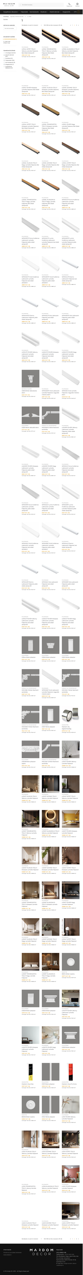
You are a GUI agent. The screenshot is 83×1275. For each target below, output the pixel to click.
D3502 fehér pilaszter (48, 657)
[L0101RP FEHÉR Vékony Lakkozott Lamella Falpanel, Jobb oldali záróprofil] (71, 415)
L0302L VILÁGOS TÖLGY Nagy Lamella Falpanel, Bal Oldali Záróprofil (30, 165)
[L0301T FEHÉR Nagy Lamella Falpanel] (71, 890)
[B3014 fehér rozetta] (71, 962)
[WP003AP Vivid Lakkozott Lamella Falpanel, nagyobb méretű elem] (50, 678)
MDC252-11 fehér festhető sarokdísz (70, 691)
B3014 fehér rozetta (68, 974)
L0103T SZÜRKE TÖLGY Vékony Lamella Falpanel (50, 797)
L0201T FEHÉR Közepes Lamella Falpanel (69, 832)
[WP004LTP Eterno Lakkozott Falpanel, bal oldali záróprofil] (71, 264)
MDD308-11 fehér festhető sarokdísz (30, 728)
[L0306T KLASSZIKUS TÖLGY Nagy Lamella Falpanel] (50, 962)
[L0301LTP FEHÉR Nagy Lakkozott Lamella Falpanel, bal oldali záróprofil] (71, 340)
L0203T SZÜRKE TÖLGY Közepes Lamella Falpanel (50, 869)
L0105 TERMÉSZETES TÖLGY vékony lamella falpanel (29, 1188)
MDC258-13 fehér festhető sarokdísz (30, 691)
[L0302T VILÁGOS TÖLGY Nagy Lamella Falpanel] (30, 927)
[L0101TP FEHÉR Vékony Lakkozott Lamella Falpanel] (71, 998)
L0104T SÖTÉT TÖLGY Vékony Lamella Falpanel (70, 797)
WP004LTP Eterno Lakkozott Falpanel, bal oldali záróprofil (69, 279)
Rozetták (64, 972)
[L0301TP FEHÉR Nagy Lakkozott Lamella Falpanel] (50, 1035)
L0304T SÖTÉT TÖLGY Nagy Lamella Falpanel (69, 940)
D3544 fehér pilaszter (29, 657)
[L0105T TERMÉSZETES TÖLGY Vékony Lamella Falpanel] (30, 819)
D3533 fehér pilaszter (68, 1047)
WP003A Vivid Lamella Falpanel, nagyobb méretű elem (70, 392)
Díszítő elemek (9, 55)
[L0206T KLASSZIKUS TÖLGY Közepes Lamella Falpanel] (50, 890)
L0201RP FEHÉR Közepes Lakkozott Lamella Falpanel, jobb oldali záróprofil (30, 469)
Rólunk (77, 6)
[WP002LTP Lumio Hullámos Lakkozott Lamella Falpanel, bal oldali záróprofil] (50, 226)
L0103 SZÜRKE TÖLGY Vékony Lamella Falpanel (50, 1152)
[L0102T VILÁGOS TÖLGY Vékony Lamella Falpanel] (30, 784)
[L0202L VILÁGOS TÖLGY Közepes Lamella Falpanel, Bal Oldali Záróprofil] (50, 75)
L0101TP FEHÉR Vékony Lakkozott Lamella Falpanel (69, 1012)
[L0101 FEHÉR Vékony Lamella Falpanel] (71, 1104)
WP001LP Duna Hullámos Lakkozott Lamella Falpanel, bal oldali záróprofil (70, 469)
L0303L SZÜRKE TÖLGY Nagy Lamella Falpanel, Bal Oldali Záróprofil (50, 165)
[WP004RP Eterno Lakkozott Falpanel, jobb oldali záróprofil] (30, 570)
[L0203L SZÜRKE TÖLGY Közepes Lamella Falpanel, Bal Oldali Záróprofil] (71, 75)
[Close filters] (16, 19)
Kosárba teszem (30, 60)
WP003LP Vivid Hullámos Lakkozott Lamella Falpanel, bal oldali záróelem (30, 546)
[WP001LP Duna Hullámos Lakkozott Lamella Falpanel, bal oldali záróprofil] (71, 454)
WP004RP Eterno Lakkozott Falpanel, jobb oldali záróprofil (30, 584)
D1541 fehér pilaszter (48, 1117)
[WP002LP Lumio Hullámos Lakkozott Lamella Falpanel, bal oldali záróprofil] (50, 492)
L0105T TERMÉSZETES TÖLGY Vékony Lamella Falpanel (29, 833)
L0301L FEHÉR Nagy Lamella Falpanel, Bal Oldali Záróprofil (70, 126)
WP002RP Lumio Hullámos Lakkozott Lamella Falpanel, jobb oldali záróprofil (69, 507)
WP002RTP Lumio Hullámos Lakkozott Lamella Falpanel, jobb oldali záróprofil (69, 241)
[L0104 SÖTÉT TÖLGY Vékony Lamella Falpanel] (71, 1139)
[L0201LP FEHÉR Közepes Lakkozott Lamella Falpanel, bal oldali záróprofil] (50, 606)
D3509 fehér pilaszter (28, 1010)
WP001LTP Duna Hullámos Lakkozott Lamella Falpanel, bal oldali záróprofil (70, 202)
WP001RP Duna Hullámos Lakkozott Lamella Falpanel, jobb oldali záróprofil (30, 507)
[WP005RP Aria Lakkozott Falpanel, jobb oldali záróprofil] (71, 570)
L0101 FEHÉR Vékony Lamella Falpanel (68, 1118)
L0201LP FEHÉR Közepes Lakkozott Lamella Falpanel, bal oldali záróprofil (50, 621)
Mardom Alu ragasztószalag (66, 728)
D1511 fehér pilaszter (48, 1084)
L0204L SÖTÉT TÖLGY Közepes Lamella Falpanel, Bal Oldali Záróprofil (30, 126)
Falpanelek (25, 47)
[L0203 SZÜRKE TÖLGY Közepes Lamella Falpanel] (50, 1211)
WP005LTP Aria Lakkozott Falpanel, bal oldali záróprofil (50, 317)
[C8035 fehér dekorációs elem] (30, 378)
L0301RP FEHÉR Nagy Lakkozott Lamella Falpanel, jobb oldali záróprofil (49, 469)
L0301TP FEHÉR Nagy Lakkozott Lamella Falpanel (49, 1049)
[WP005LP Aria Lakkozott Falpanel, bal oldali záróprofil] (50, 570)
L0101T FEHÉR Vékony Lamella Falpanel (69, 762)
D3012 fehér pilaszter (68, 657)
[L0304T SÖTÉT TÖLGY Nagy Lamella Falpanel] (71, 927)
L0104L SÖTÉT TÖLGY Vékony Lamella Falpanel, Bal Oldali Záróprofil (30, 51)
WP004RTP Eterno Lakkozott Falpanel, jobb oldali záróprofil (30, 317)
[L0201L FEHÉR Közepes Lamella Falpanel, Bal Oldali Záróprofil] (30, 75)
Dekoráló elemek (27, 388)
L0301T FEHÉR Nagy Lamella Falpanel (68, 903)
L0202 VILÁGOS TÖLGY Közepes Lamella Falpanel (30, 1224)
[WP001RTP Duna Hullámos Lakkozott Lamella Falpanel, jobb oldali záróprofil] (30, 226)
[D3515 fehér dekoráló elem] (30, 415)
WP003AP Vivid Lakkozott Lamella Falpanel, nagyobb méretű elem (50, 692)
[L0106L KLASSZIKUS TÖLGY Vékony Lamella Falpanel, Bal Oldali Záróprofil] (71, 37)
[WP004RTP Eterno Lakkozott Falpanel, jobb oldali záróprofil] (30, 303)
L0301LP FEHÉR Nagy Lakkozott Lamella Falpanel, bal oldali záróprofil (69, 621)
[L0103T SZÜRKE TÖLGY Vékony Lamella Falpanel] (50, 784)
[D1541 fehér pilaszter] (50, 1104)
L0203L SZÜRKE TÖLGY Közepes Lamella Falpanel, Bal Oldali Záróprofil (70, 89)
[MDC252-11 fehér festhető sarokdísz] (71, 678)
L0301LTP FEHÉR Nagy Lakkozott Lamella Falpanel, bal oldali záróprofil (69, 355)
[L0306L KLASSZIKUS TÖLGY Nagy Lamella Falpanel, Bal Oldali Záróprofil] (50, 187)
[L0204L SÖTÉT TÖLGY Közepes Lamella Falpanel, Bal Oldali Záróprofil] (30, 112)
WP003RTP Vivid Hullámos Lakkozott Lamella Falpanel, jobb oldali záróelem (50, 280)
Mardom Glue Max (28, 1084)
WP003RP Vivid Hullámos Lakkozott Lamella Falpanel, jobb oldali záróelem (50, 546)
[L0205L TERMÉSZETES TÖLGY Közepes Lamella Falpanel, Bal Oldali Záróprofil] (50, 112)
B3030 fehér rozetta (28, 1117)
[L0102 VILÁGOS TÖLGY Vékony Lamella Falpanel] (30, 1139)
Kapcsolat (69, 6)
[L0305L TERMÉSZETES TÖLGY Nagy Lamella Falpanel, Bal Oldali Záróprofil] (30, 187)
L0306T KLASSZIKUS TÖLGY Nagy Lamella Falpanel (48, 976)
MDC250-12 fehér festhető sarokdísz (50, 762)
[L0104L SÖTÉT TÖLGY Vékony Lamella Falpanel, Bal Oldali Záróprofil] (30, 37)
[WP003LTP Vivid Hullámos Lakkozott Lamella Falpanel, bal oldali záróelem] (30, 264)
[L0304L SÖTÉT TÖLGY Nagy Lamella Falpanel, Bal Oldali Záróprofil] (71, 151)
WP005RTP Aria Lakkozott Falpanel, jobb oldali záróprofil (70, 317)
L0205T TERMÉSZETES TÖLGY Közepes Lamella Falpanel (29, 904)
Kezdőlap (6, 16)
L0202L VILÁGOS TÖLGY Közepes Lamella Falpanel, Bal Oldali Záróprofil (50, 89)
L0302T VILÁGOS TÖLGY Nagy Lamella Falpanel (29, 940)
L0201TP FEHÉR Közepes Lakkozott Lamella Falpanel (30, 1049)
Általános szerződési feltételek (12, 1252)
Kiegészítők (65, 724)
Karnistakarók (10, 62)
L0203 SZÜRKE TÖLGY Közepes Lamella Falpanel (50, 1224)
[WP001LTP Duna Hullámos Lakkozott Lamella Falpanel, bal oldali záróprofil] (71, 187)
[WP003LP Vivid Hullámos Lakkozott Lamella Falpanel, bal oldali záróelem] (30, 531)
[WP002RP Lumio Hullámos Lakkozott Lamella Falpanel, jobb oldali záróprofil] (71, 492)
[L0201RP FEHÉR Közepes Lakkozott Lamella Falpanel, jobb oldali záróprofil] (30, 454)
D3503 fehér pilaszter (48, 1010)
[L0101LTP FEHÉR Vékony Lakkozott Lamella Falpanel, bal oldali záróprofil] (30, 340)
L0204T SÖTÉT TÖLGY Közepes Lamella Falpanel (70, 869)
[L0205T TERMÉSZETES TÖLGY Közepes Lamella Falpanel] (30, 890)
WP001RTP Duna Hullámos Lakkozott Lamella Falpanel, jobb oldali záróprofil (30, 241)
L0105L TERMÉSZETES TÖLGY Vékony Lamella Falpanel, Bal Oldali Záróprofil (49, 52)
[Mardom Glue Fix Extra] (71, 1072)
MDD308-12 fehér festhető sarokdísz (50, 428)
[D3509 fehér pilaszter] (30, 998)
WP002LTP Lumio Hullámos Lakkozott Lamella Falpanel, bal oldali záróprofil (50, 241)
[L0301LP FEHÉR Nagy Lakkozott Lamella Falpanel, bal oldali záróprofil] (71, 606)
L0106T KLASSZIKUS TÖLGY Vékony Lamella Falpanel (50, 832)
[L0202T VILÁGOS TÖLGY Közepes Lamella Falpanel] (30, 855)
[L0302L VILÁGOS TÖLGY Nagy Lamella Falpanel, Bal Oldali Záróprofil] (30, 151)
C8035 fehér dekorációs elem (29, 392)
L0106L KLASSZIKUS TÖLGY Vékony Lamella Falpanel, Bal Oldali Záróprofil (70, 51)
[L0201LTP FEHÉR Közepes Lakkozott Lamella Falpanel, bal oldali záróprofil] (50, 340)
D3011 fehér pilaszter (48, 727)
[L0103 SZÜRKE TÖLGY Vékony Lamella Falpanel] (50, 1139)
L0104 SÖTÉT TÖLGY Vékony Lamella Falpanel (70, 1152)
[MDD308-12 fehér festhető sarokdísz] (50, 415)
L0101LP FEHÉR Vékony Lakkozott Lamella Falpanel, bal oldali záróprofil (29, 621)
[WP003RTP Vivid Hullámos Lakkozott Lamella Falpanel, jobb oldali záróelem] (50, 264)
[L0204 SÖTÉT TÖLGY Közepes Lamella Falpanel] (71, 1211)
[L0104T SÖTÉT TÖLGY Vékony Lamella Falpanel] (71, 784)
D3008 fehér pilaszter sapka (29, 762)
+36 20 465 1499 (69, 1254)
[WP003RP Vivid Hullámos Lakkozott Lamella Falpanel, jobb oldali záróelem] (50, 531)
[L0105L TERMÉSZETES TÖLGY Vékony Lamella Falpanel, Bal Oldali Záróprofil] (50, 37)
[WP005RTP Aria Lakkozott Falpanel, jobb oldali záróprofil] (71, 303)
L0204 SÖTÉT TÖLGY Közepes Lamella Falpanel (70, 1224)
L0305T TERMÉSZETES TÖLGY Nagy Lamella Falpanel (29, 976)
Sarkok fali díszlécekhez (49, 425)
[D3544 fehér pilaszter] (30, 645)
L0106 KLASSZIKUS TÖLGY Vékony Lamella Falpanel (50, 1187)
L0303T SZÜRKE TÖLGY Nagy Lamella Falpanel (49, 940)
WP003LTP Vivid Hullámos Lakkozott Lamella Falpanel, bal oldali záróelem (30, 280)
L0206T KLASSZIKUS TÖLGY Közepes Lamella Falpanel (49, 904)
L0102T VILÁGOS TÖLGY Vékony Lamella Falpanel (30, 797)
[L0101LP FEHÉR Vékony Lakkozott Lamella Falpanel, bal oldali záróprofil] (30, 606)
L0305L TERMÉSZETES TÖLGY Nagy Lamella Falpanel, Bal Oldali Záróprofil (29, 202)
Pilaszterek (25, 425)
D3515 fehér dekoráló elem (30, 427)
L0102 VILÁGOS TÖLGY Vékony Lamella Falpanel (30, 1152)
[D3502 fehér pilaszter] (50, 645)
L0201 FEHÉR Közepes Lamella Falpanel (69, 1187)
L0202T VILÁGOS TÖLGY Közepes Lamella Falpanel (30, 869)
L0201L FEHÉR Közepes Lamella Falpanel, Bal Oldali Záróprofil (30, 89)
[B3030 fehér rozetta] (30, 1104)
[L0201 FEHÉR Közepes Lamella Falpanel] (71, 1174)
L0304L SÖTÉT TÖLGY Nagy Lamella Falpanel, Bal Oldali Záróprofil (70, 165)
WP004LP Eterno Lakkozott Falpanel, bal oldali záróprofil (69, 545)
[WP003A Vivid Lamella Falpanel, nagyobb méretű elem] (71, 378)
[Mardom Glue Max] (30, 1072)
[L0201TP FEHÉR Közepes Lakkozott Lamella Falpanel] (30, 1035)
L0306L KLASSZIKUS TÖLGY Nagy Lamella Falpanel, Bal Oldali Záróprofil (48, 202)
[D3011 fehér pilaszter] (50, 714)
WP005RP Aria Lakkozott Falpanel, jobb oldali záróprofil (70, 584)
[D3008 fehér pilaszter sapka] (30, 749)
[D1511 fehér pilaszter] (50, 1072)
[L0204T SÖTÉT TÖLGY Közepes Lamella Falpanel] (71, 855)
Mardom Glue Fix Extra (69, 1084)
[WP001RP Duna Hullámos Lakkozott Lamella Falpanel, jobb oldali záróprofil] (30, 492)
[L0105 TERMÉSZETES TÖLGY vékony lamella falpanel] (30, 1174)
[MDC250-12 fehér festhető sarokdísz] (50, 749)
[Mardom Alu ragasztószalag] (71, 714)
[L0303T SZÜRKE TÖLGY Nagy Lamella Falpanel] (50, 927)
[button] (77, 12)
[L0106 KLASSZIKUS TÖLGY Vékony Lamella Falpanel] (50, 1174)
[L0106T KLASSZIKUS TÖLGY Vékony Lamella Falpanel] (50, 819)
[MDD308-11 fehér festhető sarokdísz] (30, 714)
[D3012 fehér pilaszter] (71, 645)
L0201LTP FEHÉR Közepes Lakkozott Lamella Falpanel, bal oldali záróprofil (50, 355)
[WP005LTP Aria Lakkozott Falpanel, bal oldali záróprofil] (50, 303)
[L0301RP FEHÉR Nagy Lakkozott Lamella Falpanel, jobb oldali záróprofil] (50, 454)
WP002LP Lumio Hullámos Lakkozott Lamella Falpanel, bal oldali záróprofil (50, 507)
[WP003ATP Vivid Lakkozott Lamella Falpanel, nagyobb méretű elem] (50, 378)
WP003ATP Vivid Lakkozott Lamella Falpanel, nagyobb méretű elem (50, 392)
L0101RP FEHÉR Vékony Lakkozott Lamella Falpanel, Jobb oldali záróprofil (69, 430)
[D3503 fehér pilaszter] (50, 998)
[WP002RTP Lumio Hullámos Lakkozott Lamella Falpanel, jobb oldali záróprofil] (71, 226)
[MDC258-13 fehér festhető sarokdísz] (30, 678)
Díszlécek (9, 58)
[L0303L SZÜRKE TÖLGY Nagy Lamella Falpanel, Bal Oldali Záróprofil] (50, 151)
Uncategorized (10, 53)
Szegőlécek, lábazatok (9, 67)
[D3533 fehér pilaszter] (71, 1035)
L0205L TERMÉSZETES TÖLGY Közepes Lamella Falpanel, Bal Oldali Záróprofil (49, 127)
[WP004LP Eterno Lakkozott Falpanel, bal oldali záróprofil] (71, 531)
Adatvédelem (7, 1255)
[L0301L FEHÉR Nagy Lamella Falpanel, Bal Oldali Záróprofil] (71, 112)
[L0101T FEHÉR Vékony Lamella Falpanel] (71, 749)
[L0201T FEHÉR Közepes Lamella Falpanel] (71, 819)
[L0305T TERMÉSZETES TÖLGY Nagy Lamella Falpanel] (30, 962)
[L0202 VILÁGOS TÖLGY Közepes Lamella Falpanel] (30, 1211)
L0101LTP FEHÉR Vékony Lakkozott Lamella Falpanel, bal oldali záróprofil (30, 355)
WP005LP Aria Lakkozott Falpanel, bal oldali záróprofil (50, 584)
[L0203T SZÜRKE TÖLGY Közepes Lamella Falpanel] (50, 855)
